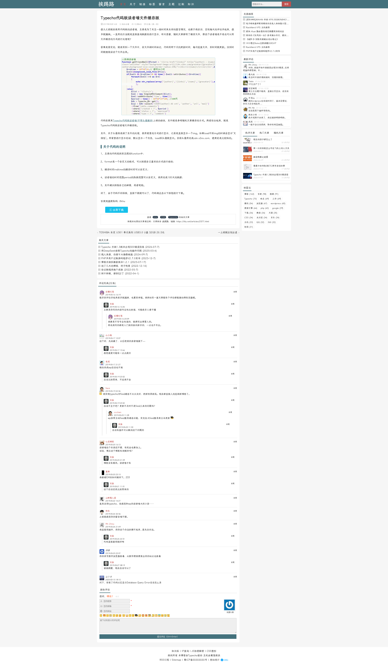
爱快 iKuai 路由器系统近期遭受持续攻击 (265, 31)
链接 (142, 4)
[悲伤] (107, 615)
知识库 (175, 651)
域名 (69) (264, 198)
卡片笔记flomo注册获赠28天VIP (261, 43)
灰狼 (112, 304)
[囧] (159, 615)
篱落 (213, 655)
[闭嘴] (110, 615)
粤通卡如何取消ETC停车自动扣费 (269, 166)
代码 (163, 217)
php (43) (265, 208)
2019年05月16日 (110, 24)
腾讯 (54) (248, 203)
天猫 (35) (273, 213)
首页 (123, 4)
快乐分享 (125, 24)
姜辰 (107, 471)
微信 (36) (260, 213)
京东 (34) (275, 217)
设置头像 (230, 612)
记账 (181, 4)
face (107, 388)
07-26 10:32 (263, 88)
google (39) (277, 208)
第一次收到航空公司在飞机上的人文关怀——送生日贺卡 (271, 148)
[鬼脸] (113, 615)
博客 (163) (249, 194)
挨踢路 (106, 4)
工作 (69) (276, 198)
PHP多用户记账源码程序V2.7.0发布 (120, 258)
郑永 (107, 511)
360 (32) (272, 222)
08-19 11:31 (264, 65)
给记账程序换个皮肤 (112, 269)
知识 (191, 4)
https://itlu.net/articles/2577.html (192, 221)
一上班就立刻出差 (227, 232)
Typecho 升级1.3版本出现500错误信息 (122, 247)
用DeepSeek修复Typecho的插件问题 (121, 250)
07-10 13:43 (259, 122)
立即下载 (118, 209)
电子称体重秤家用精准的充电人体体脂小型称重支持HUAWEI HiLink (278, 23)
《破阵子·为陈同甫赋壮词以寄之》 (262, 39)
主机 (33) (248, 222)
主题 (171, 4)
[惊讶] (126, 615)
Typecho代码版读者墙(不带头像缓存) (133, 120)
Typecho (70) (250, 198)
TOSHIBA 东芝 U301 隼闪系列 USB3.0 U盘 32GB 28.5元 (131, 232)
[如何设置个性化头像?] (229, 609)
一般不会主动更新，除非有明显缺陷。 (266, 124)
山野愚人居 (110, 498)
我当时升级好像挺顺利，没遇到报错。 (266, 77)
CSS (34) (248, 217)
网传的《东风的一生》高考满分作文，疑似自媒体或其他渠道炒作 (277, 35)
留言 (162, 4)
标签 (152, 4)
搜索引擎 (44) (250, 208)
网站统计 (215, 659)
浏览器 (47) (261, 203)
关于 (133, 4)
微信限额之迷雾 (260, 157)
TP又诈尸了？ (255, 84)
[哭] (165, 615)
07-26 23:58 (260, 81)
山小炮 (108, 335)
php (155, 217)
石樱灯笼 (109, 292)
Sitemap (176, 659)
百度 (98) (262, 194)
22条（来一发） (153, 24)
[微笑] (117, 615)
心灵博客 (109, 441)
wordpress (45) (278, 203)
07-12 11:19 (261, 108)
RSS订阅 (164, 659)
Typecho (173, 217)
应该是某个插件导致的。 (260, 110)
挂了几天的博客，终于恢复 (115, 265)
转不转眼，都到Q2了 (112, 273)
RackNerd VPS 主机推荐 (258, 27)
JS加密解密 (198, 651)
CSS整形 (211, 651)
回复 (235, 292)
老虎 (107, 361)
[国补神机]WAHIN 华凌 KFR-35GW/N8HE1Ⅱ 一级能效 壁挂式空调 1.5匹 (281, 19)
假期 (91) (274, 194)
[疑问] (101, 615)
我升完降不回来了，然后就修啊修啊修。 (267, 117)
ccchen (117, 412)
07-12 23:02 (261, 98)
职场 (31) (248, 227)
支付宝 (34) (261, 217)
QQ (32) (260, 222)
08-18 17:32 (261, 75)
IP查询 (185, 651)
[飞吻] (123, 615)
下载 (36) (248, 213)
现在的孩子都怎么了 (262, 139)
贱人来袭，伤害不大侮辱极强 (117, 254)
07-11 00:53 (263, 115)
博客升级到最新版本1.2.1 (115, 262)
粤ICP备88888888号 (195, 659)
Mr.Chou (109, 524)
